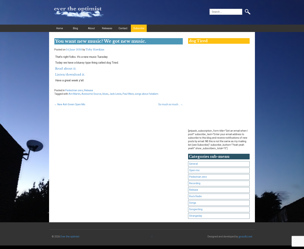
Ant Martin (74, 93)
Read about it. (65, 68)
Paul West (128, 93)
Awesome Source (91, 93)
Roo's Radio (195, 196)
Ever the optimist (70, 236)
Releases (107, 28)
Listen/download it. (70, 74)
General (193, 163)
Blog (75, 28)
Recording (194, 183)
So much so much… (170, 104)
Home (59, 28)
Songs (192, 202)
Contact (123, 28)
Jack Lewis (115, 93)
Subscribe (138, 28)
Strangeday (195, 215)
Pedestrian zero (74, 90)
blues (105, 93)
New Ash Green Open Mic (69, 104)
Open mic (194, 170)
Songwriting (195, 209)
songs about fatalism (146, 93)
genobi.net (245, 236)
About (91, 28)
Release (88, 90)
